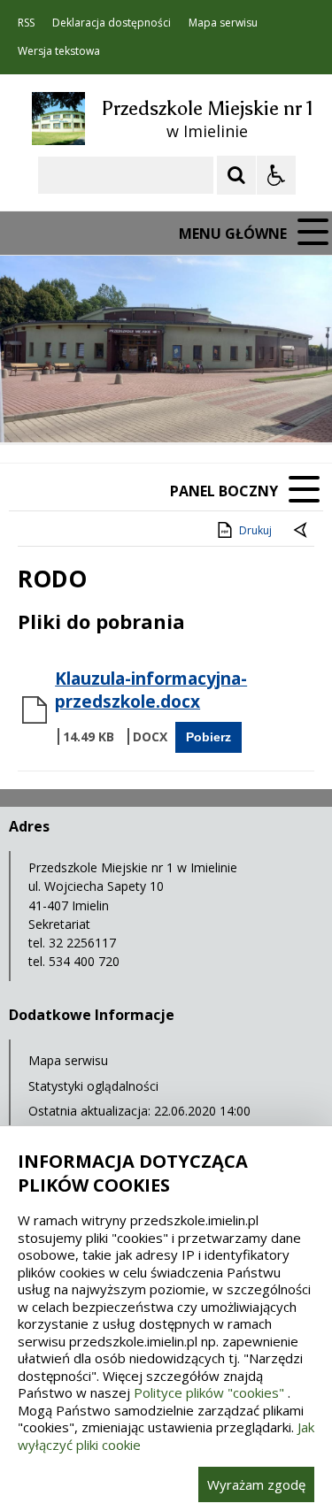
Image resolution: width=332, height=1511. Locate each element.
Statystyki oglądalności (93, 1086)
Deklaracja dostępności (111, 23)
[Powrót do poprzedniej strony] (302, 530)
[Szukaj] (236, 175)
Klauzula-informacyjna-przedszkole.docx (151, 690)
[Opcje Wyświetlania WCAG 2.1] (276, 175)
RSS (26, 23)
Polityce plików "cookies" (209, 1392)
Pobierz (208, 737)
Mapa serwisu (223, 23)
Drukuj (255, 530)
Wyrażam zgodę (256, 1484)
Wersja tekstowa (59, 51)
